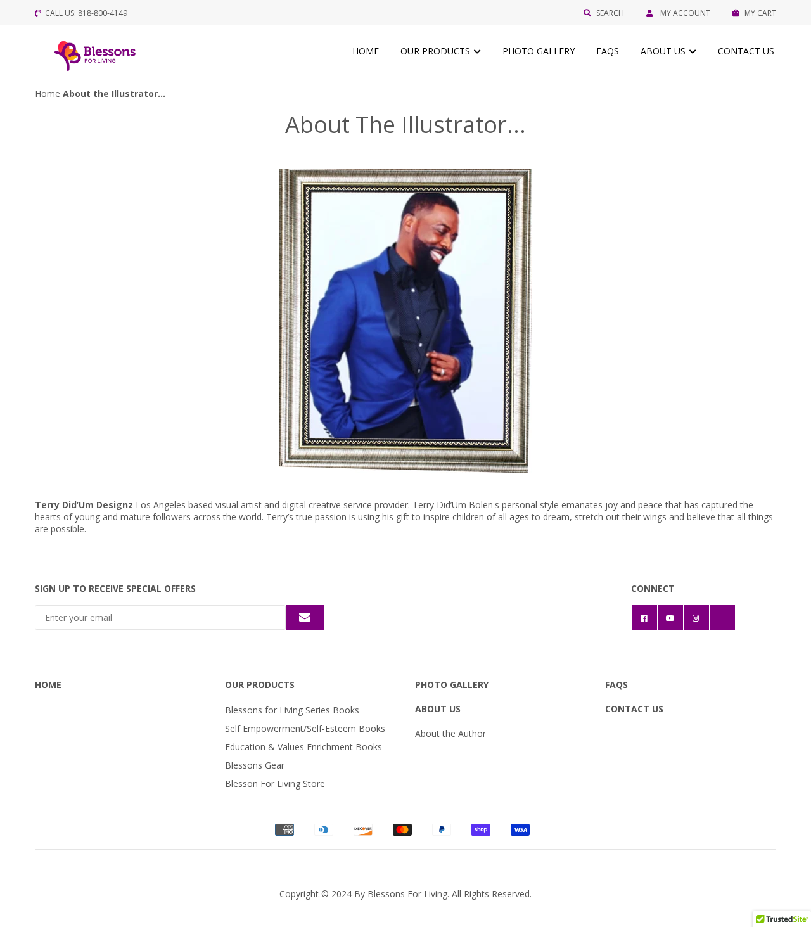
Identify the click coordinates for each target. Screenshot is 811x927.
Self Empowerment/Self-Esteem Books (305, 728)
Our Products (436, 51)
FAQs (607, 51)
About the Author (450, 733)
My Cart (760, 13)
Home (365, 51)
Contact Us (746, 51)
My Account (684, 13)
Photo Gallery (538, 51)
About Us (664, 51)
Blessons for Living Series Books (292, 710)
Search (610, 13)
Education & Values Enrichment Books (303, 747)
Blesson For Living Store (275, 783)
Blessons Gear (254, 765)
